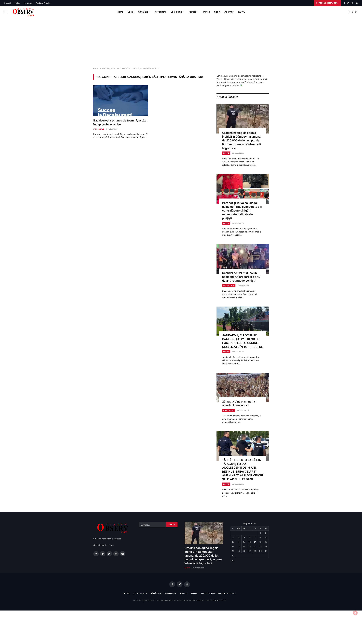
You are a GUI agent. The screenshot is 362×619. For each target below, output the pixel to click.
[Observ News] (23, 12)
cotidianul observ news (327, 3)
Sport (217, 11)
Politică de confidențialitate (218, 593)
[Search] (356, 3)
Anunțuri (229, 11)
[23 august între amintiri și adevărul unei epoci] (242, 387)
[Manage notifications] (355, 613)
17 (233, 546)
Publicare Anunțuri (43, 3)
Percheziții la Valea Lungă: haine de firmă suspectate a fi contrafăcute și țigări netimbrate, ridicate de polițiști (242, 210)
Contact (7, 3)
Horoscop (28, 3)
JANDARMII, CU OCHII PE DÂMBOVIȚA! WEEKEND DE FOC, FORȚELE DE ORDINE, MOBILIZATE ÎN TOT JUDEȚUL (242, 341)
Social (131, 11)
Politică (192, 11)
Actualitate (160, 11)
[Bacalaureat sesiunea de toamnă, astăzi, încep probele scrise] (120, 100)
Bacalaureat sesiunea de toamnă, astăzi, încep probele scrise (120, 122)
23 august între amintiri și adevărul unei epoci (239, 403)
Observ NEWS (219, 600)
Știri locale (176, 11)
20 (249, 546)
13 (250, 542)
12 (244, 542)
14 (255, 542)
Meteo (17, 3)
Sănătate (143, 11)
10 (233, 542)
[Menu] (6, 12)
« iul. (232, 561)
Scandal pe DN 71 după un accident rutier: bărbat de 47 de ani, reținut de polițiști (241, 276)
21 (255, 546)
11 (238, 542)
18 (239, 546)
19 (244, 546)
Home (120, 11)
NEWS (241, 11)
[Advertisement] (181, 42)
